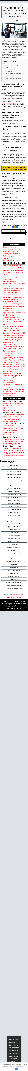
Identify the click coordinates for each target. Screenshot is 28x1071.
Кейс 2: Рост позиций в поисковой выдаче (16, 76)
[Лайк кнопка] (3, 222)
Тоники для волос (14, 573)
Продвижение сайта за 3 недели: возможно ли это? (16, 66)
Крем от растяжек (14, 506)
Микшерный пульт (14, 550)
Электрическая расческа (14, 588)
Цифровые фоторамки (14, 585)
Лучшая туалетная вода (13, 509)
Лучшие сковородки (14, 538)
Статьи (5, 258)
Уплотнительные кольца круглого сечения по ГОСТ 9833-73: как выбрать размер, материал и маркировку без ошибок (14, 270)
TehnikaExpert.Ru (16, 594)
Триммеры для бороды (14, 576)
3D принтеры (14, 465)
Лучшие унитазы (14, 544)
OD (18, 597)
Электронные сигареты (14, 591)
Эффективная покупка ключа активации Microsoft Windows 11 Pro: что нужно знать (14, 441)
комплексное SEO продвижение (9, 103)
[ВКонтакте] (13, 227)
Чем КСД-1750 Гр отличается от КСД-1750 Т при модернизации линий (13, 328)
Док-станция (14, 486)
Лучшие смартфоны (14, 541)
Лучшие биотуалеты (14, 515)
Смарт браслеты (14, 567)
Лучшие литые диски (13, 526)
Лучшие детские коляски (14, 521)
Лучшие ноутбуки (14, 532)
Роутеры (14, 564)
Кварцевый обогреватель (14, 497)
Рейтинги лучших (9, 256)
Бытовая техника (9, 247)
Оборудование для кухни (12, 254)
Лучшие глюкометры (14, 518)
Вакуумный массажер (14, 471)
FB (20, 597)
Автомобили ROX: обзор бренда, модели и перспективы (12, 351)
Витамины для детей (14, 477)
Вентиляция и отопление (12, 249)
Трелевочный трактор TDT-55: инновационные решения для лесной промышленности (14, 335)
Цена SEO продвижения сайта (13, 78)
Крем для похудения (14, 503)
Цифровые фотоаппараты (14, 582)
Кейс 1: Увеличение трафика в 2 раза (15, 73)
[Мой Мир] (17, 227)
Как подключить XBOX (14, 494)
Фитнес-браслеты (14, 579)
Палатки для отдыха (14, 556)
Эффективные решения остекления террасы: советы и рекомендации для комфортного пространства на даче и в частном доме (13, 299)
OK (16, 1069)
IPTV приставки (14, 468)
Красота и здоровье (10, 251)
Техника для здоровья (11, 260)
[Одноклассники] (15, 227)
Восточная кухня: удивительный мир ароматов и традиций (13, 385)
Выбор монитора (14, 483)
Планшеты (14, 559)
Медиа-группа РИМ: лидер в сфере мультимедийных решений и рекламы (13, 290)
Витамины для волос (14, 474)
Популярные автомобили (14, 562)
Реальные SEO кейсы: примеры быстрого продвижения (16, 70)
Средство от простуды (14, 570)
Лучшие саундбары (14, 535)
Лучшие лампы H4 (14, 524)
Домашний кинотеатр (14, 489)
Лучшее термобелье (14, 512)
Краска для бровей (14, 500)
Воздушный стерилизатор (14, 480)
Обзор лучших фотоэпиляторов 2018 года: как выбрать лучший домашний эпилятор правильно (13, 430)
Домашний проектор (14, 491)
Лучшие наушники (14, 529)
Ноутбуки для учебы (14, 553)
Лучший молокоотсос (14, 547)
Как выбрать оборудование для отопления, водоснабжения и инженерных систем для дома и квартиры (14, 281)
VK (15, 597)
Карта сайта (10, 597)
